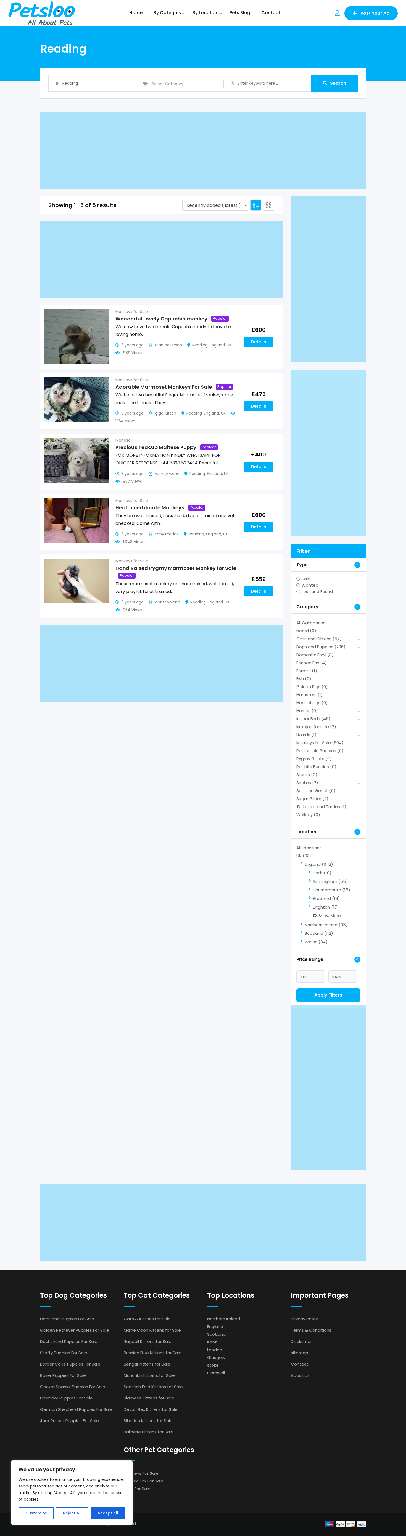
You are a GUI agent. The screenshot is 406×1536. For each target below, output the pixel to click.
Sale (306, 579)
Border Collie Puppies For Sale (70, 1364)
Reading (200, 345)
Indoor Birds (313, 719)
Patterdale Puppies (320, 751)
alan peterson (168, 345)
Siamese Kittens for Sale (149, 1398)
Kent (212, 1342)
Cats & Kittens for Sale (147, 1319)
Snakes (307, 783)
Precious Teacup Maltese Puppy (155, 447)
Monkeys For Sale (141, 1473)
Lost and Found (317, 591)
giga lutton (165, 413)
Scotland (319, 933)
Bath (322, 873)
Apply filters (328, 995)
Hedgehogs (312, 703)
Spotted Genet (316, 791)
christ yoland (167, 602)
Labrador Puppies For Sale (66, 1398)
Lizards (306, 735)
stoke (213, 1365)
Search (338, 83)
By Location (205, 12)
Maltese (123, 440)
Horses (307, 711)
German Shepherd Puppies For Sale (76, 1409)
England (217, 345)
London (214, 1350)
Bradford (326, 898)
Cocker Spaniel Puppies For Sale (72, 1387)
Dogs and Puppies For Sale (67, 1319)
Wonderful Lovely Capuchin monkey (161, 318)
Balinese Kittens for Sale (148, 1432)
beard (306, 631)
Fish (303, 679)
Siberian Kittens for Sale (148, 1420)
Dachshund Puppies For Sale (68, 1341)
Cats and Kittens (319, 639)
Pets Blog (240, 12)
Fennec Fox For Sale (144, 1481)
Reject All (72, 1513)
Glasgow (216, 1357)
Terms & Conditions (311, 1330)
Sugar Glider (312, 799)
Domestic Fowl (315, 655)
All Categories (310, 623)
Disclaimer (301, 1341)
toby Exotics (166, 534)
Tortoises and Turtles (321, 807)
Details (258, 342)
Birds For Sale (137, 1489)
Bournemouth (331, 890)
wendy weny (167, 473)
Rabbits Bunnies (316, 767)
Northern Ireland (326, 925)
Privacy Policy (304, 1319)
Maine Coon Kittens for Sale (152, 1330)
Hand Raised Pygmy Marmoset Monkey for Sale (175, 568)
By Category (167, 12)
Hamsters (309, 695)
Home (136, 12)
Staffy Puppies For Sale (63, 1353)
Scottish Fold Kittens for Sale (153, 1387)
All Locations (309, 848)
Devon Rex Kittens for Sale (151, 1409)
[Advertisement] (203, 150)
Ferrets (306, 671)
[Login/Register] (337, 13)
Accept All (107, 1513)
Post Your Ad (374, 13)
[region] (72, 1492)
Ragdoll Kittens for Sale (148, 1341)
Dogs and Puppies (321, 647)
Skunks (306, 775)
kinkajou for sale (316, 727)
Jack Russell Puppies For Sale (69, 1420)
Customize (36, 1513)
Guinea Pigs (312, 687)
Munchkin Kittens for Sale (149, 1375)
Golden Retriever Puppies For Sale (74, 1330)
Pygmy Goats (314, 759)
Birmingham (330, 881)
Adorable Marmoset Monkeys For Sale (163, 386)
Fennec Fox (311, 663)
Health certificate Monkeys (149, 507)
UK (229, 345)
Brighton (326, 907)
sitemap (299, 1353)
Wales (316, 942)
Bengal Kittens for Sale (147, 1364)
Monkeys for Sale (131, 311)
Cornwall (216, 1373)
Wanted (310, 585)
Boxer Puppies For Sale (63, 1375)
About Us (300, 1375)
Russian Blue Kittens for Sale (152, 1353)
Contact (270, 12)
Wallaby (308, 815)
